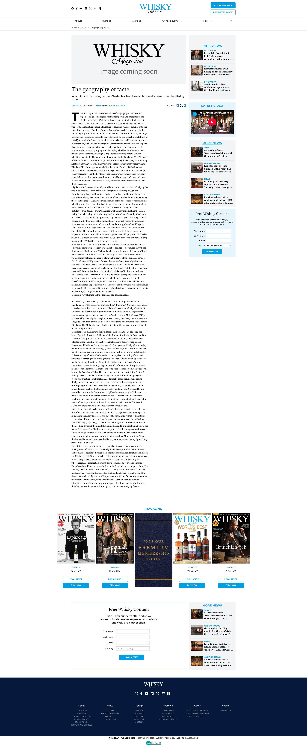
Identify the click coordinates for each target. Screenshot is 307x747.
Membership (168, 716)
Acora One (192, 738)
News (207, 179)
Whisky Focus (212, 163)
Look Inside (76, 579)
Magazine (136, 21)
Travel (208, 148)
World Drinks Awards (197, 710)
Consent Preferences (81, 725)
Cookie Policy (81, 722)
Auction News (212, 195)
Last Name (199, 236)
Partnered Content (110, 713)
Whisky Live (225, 710)
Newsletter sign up (223, 12)
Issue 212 (192, 567)
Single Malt (139, 716)
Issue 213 (114, 567)
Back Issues (168, 713)
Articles (78, 21)
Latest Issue (168, 710)
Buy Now (76, 585)
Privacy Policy (81, 719)
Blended (139, 713)
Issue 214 (76, 567)
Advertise (81, 713)
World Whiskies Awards (197, 713)
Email (202, 241)
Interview (210, 51)
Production (110, 719)
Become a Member (223, 5)
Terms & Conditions (81, 716)
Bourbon (139, 719)
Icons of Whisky (197, 716)
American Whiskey (168, 719)
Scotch (139, 722)
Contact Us (81, 710)
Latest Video (212, 105)
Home (74, 27)
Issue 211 (231, 567)
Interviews (110, 716)
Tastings (107, 21)
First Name (199, 231)
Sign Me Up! (212, 252)
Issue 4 (99, 105)
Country (201, 245)
